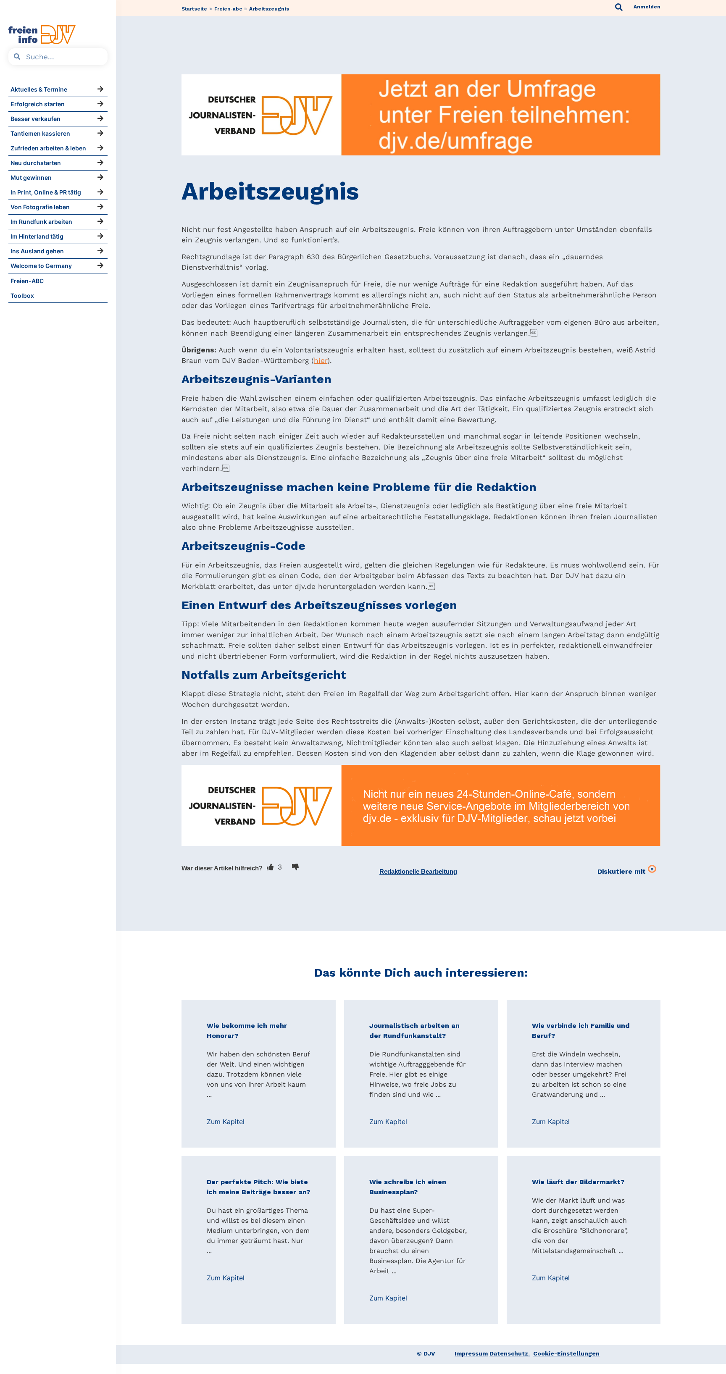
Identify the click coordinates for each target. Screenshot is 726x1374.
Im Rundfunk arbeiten (41, 221)
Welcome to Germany (41, 265)
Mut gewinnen (31, 177)
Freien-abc (228, 9)
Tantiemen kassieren (40, 133)
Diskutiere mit (625, 871)
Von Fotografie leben (40, 206)
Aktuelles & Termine (39, 89)
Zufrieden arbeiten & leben (48, 148)
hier (320, 360)
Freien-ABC (27, 280)
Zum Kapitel (226, 1121)
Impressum (471, 1353)
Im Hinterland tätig (37, 236)
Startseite (194, 9)
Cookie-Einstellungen (566, 1353)
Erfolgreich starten (38, 104)
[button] (418, 871)
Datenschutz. (509, 1353)
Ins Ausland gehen (37, 251)
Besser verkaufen (35, 118)
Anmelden (647, 7)
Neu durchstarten (36, 162)
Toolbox (22, 295)
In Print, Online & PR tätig (46, 192)
